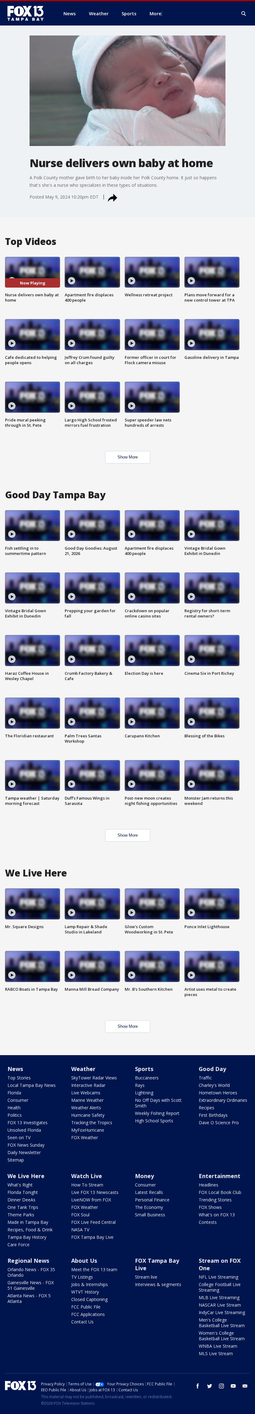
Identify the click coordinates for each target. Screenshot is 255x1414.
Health (14, 1108)
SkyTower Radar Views (94, 1078)
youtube (233, 1386)
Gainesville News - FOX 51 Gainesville (30, 1285)
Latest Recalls (149, 1192)
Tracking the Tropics (91, 1122)
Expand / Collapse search (244, 14)
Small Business (150, 1215)
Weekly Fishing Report (157, 1113)
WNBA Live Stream (218, 1346)
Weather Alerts (86, 1108)
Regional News (28, 1260)
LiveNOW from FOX (91, 1200)
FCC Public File (85, 1307)
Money (144, 1176)
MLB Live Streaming (219, 1297)
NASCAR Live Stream (220, 1305)
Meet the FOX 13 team (94, 1269)
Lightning (144, 1093)
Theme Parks (20, 1215)
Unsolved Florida (24, 1130)
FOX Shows (210, 1207)
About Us (84, 1260)
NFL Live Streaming (218, 1277)
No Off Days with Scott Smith (158, 1103)
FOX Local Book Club (220, 1192)
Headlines (208, 1185)
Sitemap (15, 1160)
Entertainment (219, 1176)
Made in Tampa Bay (27, 1222)
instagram (221, 1386)
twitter (210, 1386)
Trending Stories (215, 1200)
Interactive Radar (88, 1085)
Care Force (18, 1244)
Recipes (206, 1108)
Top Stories (19, 1078)
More (155, 13)
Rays (140, 1085)
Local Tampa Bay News (31, 1085)
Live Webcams (85, 1093)
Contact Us (82, 1322)
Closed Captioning (89, 1299)
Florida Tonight (22, 1192)
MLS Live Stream (216, 1353)
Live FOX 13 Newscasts (94, 1192)
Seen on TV (18, 1137)
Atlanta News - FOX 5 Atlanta (29, 1298)
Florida (14, 1093)
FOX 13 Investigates (27, 1122)
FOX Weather (84, 1137)
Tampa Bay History (26, 1237)
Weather (83, 1069)
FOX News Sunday (25, 1145)
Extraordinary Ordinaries (223, 1100)
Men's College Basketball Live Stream (222, 1322)
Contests (208, 1222)
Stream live (146, 1277)
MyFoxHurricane (87, 1130)
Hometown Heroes (218, 1093)
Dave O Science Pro (219, 1122)
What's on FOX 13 (217, 1215)
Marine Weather (87, 1100)
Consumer (17, 1100)
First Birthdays (213, 1115)
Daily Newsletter (24, 1152)
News (15, 1069)
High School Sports (154, 1121)
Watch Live (86, 1176)
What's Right (20, 1185)
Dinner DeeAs (21, 1200)
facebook (198, 1386)
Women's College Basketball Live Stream (222, 1335)
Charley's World (214, 1085)
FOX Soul (80, 1215)
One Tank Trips (22, 1207)
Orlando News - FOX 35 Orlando (31, 1272)
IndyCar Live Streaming (222, 1312)
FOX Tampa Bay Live (92, 1237)
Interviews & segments (158, 1284)
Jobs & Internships (89, 1284)
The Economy (149, 1207)
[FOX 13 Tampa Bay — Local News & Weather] (28, 13)
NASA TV (80, 1230)
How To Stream (87, 1185)
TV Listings (82, 1277)
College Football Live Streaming (220, 1287)
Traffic (205, 1078)
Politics (14, 1115)
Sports (144, 1069)
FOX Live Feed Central (93, 1222)
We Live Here (25, 1176)
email (245, 1386)
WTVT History (85, 1292)
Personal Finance (152, 1200)
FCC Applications (88, 1314)
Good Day (212, 1069)
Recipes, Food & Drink (30, 1230)
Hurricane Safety (87, 1115)
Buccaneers (147, 1078)
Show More (128, 457)
